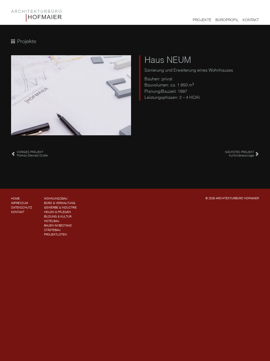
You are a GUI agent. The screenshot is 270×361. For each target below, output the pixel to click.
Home (15, 198)
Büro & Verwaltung (59, 203)
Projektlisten (55, 234)
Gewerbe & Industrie (60, 207)
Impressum (19, 203)
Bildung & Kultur (57, 216)
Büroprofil (227, 19)
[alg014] (71, 95)
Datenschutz (21, 207)
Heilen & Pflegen (57, 212)
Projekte (202, 19)
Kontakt (251, 19)
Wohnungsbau (56, 198)
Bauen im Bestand (58, 225)
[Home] (36, 15)
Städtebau (52, 230)
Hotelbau (51, 221)
